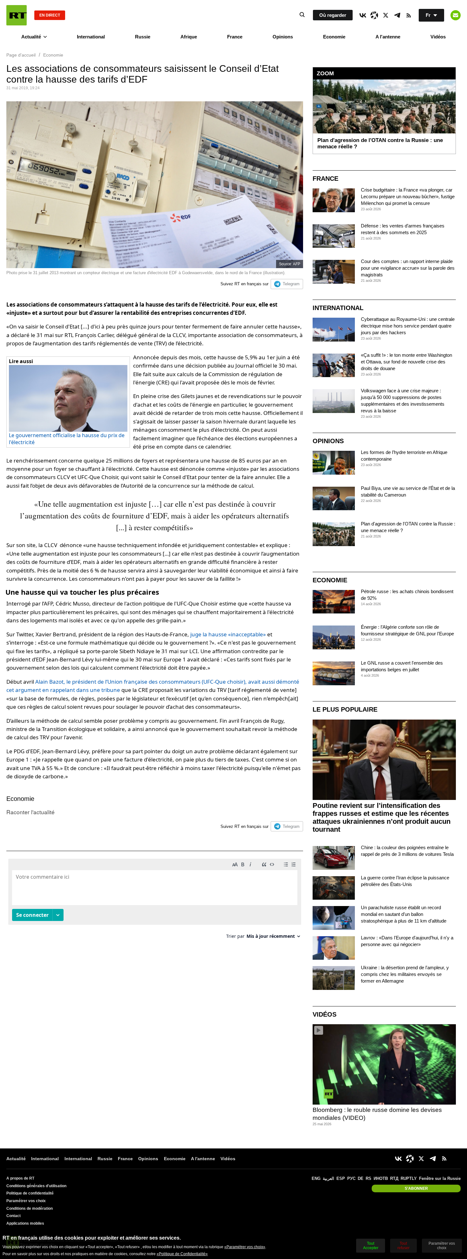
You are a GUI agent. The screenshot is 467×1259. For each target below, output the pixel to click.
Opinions (283, 36)
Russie (142, 36)
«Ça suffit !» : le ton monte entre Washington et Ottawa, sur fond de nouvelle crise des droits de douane (406, 361)
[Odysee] (374, 15)
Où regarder (332, 15)
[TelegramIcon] (397, 15)
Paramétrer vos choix (26, 1201)
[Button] (455, 15)
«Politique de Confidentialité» (182, 1254)
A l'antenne (388, 36)
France (234, 36)
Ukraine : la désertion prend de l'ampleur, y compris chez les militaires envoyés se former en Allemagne (405, 974)
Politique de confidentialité (30, 1193)
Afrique (188, 36)
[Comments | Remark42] (154, 901)
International (91, 36)
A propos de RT (20, 1178)
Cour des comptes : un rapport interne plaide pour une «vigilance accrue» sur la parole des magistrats (408, 268)
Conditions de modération (29, 1208)
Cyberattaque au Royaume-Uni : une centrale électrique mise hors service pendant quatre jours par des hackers (408, 325)
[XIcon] (386, 15)
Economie (334, 36)
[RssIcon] (408, 15)
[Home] (16, 15)
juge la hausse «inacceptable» (228, 634)
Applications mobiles (25, 1223)
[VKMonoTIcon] (363, 15)
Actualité (31, 36)
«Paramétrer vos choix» (244, 1247)
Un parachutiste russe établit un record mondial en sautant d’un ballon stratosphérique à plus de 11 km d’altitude (403, 914)
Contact (13, 1216)
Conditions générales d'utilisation (36, 1186)
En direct (49, 15)
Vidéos (438, 36)
